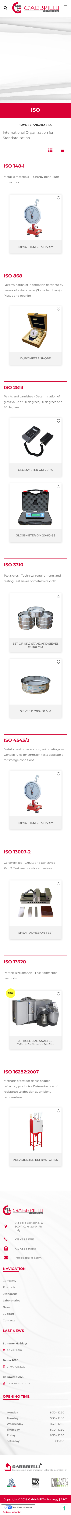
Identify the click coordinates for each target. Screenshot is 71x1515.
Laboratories (11, 1300)
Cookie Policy (56, 1504)
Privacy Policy (35, 1504)
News (6, 1307)
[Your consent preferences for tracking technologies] (64, 1508)
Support (8, 1314)
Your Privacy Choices (22, 1507)
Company (9, 1280)
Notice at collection (12, 1512)
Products (9, 1287)
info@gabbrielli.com (28, 1257)
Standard (37, 124)
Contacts (9, 1320)
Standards (10, 1294)
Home (23, 124)
